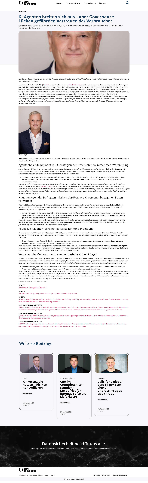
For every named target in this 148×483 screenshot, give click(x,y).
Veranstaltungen (90, 3)
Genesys (46, 85)
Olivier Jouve (46, 186)
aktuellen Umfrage (75, 85)
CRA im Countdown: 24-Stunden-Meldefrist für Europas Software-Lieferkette (73, 389)
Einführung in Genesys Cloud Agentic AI (32, 288)
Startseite (59, 3)
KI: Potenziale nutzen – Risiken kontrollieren (35, 385)
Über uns (102, 3)
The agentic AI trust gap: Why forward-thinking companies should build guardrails (48, 293)
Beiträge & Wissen (73, 3)
